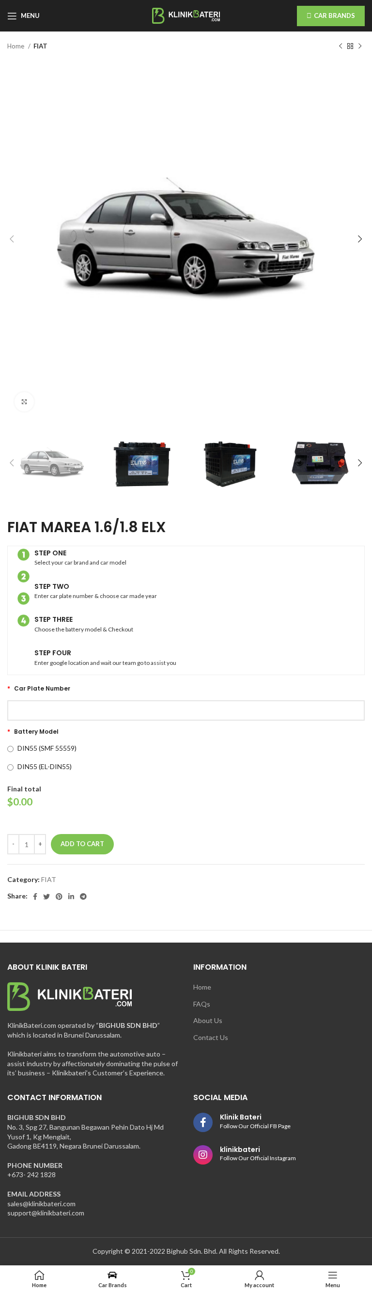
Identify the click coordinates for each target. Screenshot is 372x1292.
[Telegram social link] (83, 896)
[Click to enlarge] (24, 401)
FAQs (201, 1004)
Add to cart (82, 844)
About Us (207, 1020)
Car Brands (334, 15)
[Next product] (360, 46)
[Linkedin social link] (71, 896)
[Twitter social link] (46, 896)
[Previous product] (340, 46)
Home (16, 46)
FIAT (40, 46)
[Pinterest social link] (59, 896)
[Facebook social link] (35, 896)
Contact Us (210, 1037)
